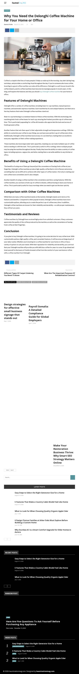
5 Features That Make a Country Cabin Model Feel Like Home (41, 502)
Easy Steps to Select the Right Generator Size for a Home (39, 493)
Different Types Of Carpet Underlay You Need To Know (19, 274)
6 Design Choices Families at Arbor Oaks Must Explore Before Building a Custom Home (41, 521)
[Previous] (5, 539)
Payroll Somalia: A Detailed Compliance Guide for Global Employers (39, 313)
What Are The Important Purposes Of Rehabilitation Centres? (59, 274)
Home (8, 617)
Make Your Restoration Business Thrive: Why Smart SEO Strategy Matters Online (63, 454)
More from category (39, 282)
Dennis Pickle (8, 24)
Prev (7, 470)
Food (14, 661)
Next (12, 470)
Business (7, 10)
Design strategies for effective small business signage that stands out (15, 311)
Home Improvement (18, 646)
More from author (24, 282)
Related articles (10, 282)
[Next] (9, 539)
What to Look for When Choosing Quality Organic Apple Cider (41, 511)
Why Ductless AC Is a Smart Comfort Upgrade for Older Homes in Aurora (43, 531)
